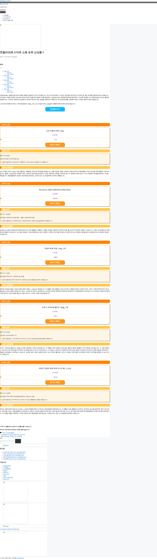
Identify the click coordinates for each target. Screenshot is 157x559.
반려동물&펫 (7, 17)
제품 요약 (9, 72)
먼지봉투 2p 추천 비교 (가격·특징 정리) (14, 459)
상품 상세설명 (10, 74)
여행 (4, 475)
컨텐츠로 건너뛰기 (5, 0)
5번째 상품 (6, 89)
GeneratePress (20, 558)
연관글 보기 (55, 109)
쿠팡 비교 (6, 479)
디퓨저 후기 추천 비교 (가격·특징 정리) (14, 452)
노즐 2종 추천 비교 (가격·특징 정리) (13, 455)
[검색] (18, 441)
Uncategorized (7, 465)
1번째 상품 (6, 71)
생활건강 (6, 472)
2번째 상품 (6, 75)
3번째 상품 (6, 80)
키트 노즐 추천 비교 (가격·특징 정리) (13, 453)
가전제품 (6, 15)
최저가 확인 (55, 145)
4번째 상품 (6, 84)
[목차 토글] (1, 68)
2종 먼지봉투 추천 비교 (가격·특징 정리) (14, 457)
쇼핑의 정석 (3, 7)
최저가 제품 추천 (8, 20)
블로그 (5, 470)
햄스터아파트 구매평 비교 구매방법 (11, 436)
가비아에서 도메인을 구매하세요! (9, 529)
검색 (1, 438)
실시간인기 (6, 18)
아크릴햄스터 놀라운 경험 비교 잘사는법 (13, 434)
